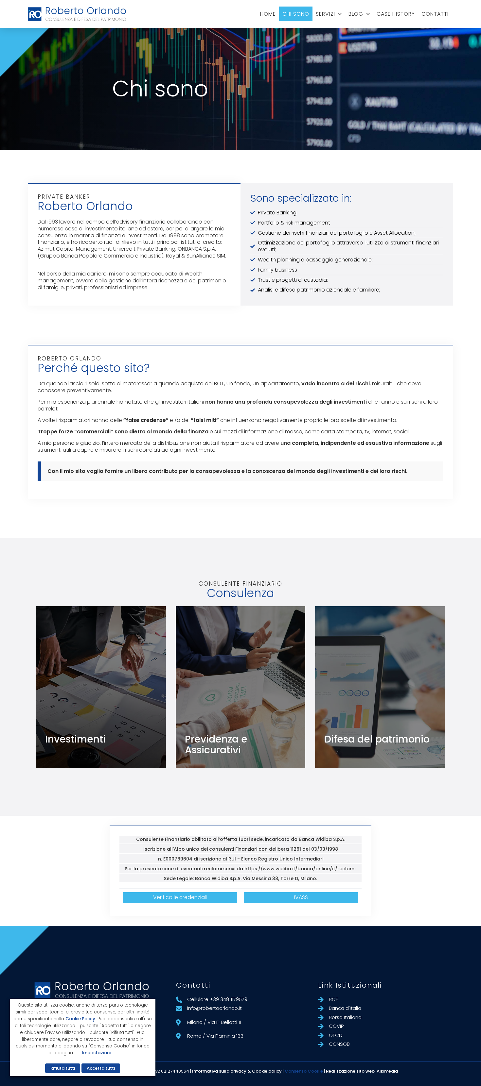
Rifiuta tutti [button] (62, 1068)
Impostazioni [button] (96, 1053)
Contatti (435, 14)
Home (268, 14)
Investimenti (75, 739)
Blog (355, 14)
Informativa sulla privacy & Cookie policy (237, 1071)
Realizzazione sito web (350, 1071)
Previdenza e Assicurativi (216, 744)
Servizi (325, 14)
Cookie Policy (80, 1019)
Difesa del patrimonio (377, 739)
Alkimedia (387, 1071)
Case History (396, 14)
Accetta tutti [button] (101, 1068)
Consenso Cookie (304, 1071)
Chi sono (295, 14)
